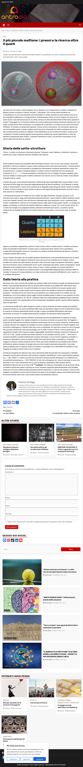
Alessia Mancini (44, 706)
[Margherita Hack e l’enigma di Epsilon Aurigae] (14, 433)
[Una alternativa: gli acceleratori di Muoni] (41, 433)
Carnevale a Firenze (38, 703)
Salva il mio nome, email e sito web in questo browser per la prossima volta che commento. (40, 522)
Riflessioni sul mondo (63, 702)
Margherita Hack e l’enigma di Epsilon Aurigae (11, 449)
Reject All (26, 759)
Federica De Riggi (16, 51)
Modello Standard (62, 196)
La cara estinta (8, 412)
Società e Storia (8, 638)
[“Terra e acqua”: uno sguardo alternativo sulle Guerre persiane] (22, 628)
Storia (14, 638)
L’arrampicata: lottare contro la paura (66, 412)
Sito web (8, 514)
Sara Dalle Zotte (16, 708)
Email (7, 506)
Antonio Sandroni (44, 452)
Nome (7, 498)
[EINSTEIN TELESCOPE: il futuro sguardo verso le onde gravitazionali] (68, 433)
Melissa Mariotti (71, 711)
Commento (9, 472)
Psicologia (7, 582)
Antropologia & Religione (64, 700)
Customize (13, 759)
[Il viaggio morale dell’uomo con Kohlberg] (68, 688)
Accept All (39, 759)
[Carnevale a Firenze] (41, 688)
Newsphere (49, 765)
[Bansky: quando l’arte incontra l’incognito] (14, 688)
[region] (26, 752)
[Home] (4, 25)
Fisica (4, 36)
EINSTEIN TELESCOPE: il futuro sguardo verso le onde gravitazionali (68, 449)
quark (14, 182)
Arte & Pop (6, 700)
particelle (9, 407)
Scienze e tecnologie (12, 444)
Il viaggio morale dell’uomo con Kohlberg (67, 706)
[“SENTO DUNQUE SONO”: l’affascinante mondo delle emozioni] (22, 600)
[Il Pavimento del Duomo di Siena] (14, 725)
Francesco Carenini (17, 455)
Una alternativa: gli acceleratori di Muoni (39, 448)
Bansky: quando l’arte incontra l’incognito (12, 704)
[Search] (80, 25)
